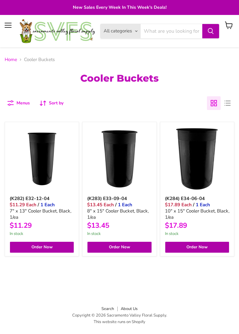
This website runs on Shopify (119, 322)
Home (11, 59)
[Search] (210, 31)
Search (107, 309)
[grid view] (214, 103)
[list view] (227, 103)
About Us (129, 309)
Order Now (42, 247)
